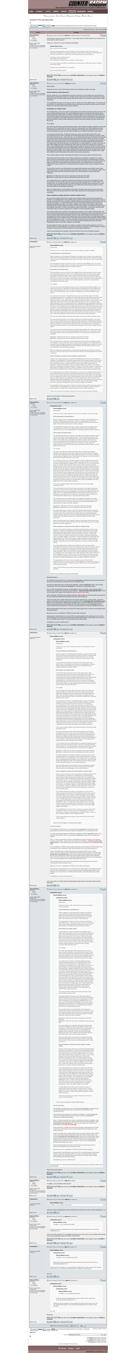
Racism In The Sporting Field (41, 20)
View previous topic (88, 29)
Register (79, 16)
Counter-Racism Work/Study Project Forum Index (68, 25)
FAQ (58, 16)
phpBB (64, 1343)
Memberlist (71, 16)
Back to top (33, 79)
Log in (90, 16)
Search (64, 16)
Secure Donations (50, 16)
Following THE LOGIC (90, 25)
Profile (85, 16)
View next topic (100, 29)
